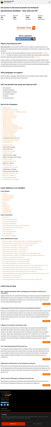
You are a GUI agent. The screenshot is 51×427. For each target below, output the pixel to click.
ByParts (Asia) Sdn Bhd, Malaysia (10, 126)
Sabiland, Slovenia (7, 120)
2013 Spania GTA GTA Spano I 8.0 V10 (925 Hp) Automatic (16, 263)
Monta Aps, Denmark (7, 159)
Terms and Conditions (6, 410)
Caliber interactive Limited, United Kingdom (13, 128)
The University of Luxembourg (10, 116)
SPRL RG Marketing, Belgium (9, 177)
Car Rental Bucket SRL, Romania (10, 130)
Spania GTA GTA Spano (8, 196)
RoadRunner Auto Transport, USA (10, 109)
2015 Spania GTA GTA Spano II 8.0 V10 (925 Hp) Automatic (16, 259)
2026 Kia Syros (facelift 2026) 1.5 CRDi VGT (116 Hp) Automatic (18, 245)
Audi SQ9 (5, 204)
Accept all (13, 423)
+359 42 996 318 (5, 397)
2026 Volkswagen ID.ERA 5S (9, 231)
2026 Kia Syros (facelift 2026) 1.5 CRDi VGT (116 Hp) (15, 247)
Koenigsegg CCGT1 (7, 210)
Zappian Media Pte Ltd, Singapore (11, 179)
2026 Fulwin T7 (6, 217)
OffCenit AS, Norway (7, 165)
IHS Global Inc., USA (7, 153)
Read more (46, 304)
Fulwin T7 (5, 194)
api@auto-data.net (5, 399)
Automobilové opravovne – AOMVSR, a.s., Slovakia (14, 112)
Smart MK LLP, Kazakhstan (9, 175)
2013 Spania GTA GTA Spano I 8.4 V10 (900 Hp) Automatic (16, 261)
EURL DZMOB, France (8, 142)
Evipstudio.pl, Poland (8, 145)
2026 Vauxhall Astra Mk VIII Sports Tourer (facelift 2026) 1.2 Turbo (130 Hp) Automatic (23, 269)
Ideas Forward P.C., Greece (9, 151)
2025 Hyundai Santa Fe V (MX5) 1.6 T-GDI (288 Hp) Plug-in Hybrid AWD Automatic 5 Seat (23, 255)
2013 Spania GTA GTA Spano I (10, 223)
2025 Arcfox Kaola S (7, 229)
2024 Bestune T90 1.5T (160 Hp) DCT (11, 277)
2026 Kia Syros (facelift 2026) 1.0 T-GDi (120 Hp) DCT (15, 249)
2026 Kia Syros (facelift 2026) (10, 219)
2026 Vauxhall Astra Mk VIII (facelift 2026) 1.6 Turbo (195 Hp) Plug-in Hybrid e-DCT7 (22, 279)
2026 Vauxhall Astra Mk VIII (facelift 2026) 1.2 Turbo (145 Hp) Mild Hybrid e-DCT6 (22, 267)
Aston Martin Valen (7, 212)
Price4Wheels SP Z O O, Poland (10, 167)
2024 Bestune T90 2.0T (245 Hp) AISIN (12, 275)
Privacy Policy (4, 408)
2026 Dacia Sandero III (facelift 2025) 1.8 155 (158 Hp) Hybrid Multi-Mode (20, 243)
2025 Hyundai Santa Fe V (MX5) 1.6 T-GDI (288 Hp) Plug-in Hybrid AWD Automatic (22, 253)
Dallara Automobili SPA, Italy (9, 118)
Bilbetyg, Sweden (7, 107)
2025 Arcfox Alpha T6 (8, 233)
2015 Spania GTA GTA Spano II (10, 221)
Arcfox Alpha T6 (6, 200)
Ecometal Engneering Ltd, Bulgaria (11, 140)
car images (37, 57)
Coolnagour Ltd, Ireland (8, 134)
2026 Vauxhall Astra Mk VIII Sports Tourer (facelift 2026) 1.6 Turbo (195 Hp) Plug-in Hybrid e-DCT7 (26, 273)
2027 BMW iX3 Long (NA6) (9, 235)
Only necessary (37, 423)
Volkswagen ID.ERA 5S (8, 198)
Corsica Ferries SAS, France (9, 136)
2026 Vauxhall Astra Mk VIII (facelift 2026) (13, 227)
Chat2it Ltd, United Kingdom (9, 132)
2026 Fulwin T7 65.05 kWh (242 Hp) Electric (13, 257)
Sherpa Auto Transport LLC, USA (10, 173)
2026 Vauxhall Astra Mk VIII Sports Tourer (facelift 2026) (16, 225)
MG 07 (4, 202)
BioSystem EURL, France (8, 124)
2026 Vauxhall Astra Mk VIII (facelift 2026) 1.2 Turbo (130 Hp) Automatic (19, 271)
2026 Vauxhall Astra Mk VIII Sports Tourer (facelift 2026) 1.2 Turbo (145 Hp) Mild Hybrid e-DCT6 (25, 265)
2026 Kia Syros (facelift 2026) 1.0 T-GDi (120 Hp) (14, 251)
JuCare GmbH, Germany (8, 114)
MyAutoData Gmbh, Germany (9, 161)
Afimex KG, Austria (7, 122)
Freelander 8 (6, 208)
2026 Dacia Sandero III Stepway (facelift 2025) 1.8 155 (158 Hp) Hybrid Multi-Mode (22, 241)
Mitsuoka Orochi (6, 206)
